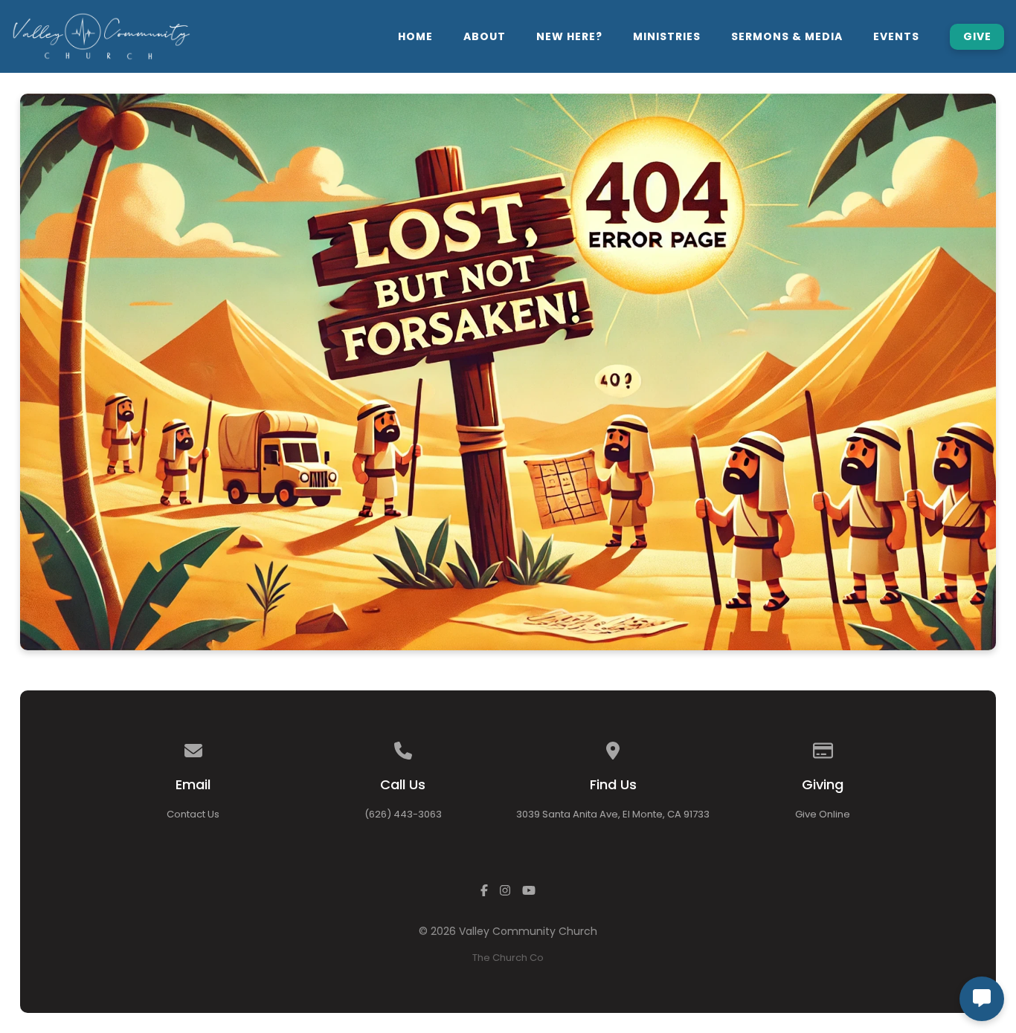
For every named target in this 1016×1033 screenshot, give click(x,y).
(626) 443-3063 (403, 814)
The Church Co (508, 958)
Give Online (822, 814)
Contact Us (193, 814)
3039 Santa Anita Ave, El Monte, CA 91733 (613, 814)
